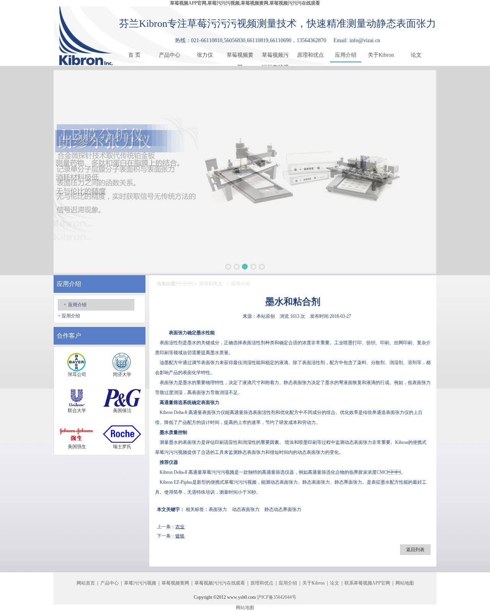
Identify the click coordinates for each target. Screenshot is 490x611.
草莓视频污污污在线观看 (275, 56)
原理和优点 (310, 55)
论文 (416, 55)
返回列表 (415, 549)
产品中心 (169, 55)
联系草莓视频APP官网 (367, 583)
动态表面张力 (358, 442)
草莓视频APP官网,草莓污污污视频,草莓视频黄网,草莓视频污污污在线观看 (245, 3)
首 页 (134, 55)
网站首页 (86, 583)
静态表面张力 (297, 382)
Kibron (166, 412)
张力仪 (205, 55)
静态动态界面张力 (283, 509)
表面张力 (218, 509)
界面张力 (353, 482)
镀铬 (180, 536)
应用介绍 (345, 55)
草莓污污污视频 (171, 452)
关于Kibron (381, 55)
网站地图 (404, 583)
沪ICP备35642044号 (276, 597)
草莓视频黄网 (240, 56)
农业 (180, 526)
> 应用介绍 (69, 316)
